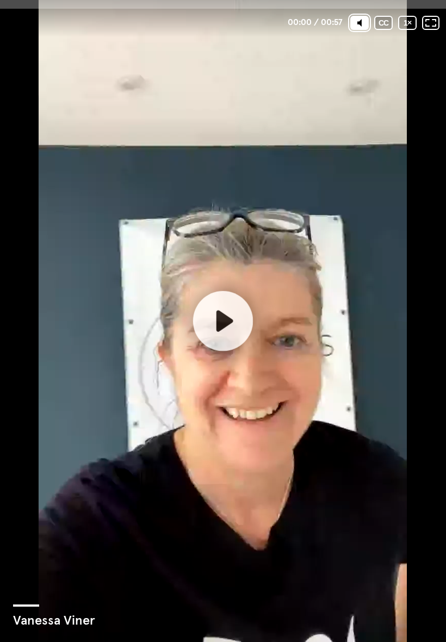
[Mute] (359, 23)
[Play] (223, 321)
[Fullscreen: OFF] (430, 23)
